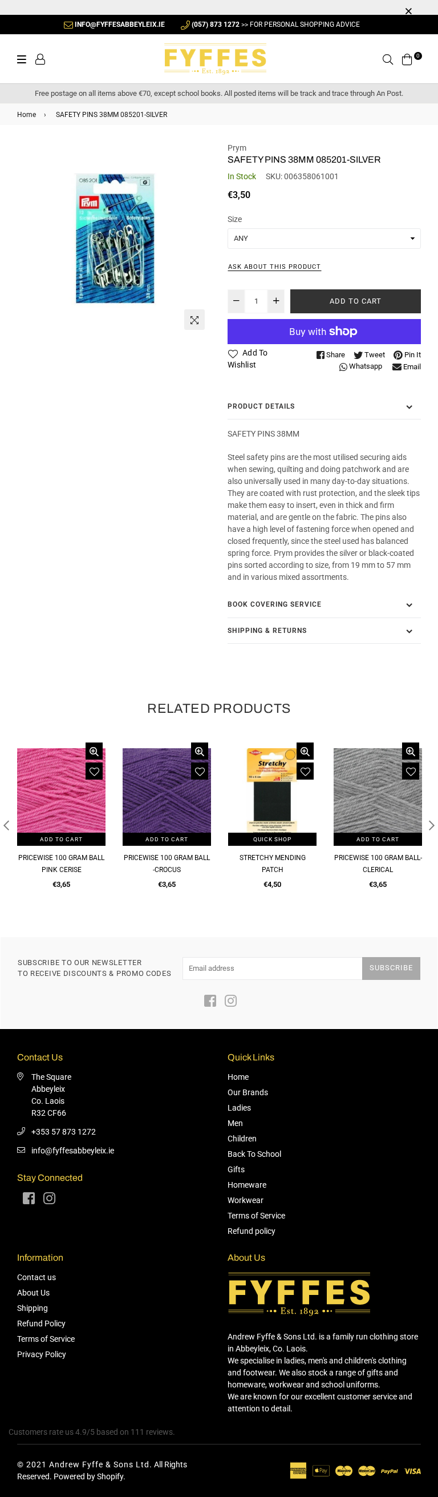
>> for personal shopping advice (276, 25)
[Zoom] (194, 319)
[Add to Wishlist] (94, 771)
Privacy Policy (41, 1354)
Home (26, 115)
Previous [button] (6, 825)
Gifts (236, 1169)
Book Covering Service (275, 604)
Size (235, 219)
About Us (33, 1292)
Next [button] (431, 825)
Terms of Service (256, 1215)
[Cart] (407, 58)
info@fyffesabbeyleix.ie (72, 1150)
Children (242, 1138)
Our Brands (248, 1092)
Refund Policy (41, 1323)
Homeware (247, 1184)
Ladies (239, 1107)
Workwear (245, 1200)
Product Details (261, 406)
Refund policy (251, 1231)
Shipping (32, 1308)
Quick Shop (272, 839)
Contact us (36, 1277)
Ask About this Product (274, 267)
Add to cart (61, 839)
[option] (113, 239)
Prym (237, 147)
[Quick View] (94, 751)
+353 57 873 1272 (63, 1131)
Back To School (254, 1154)
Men (235, 1123)
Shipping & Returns (267, 631)
